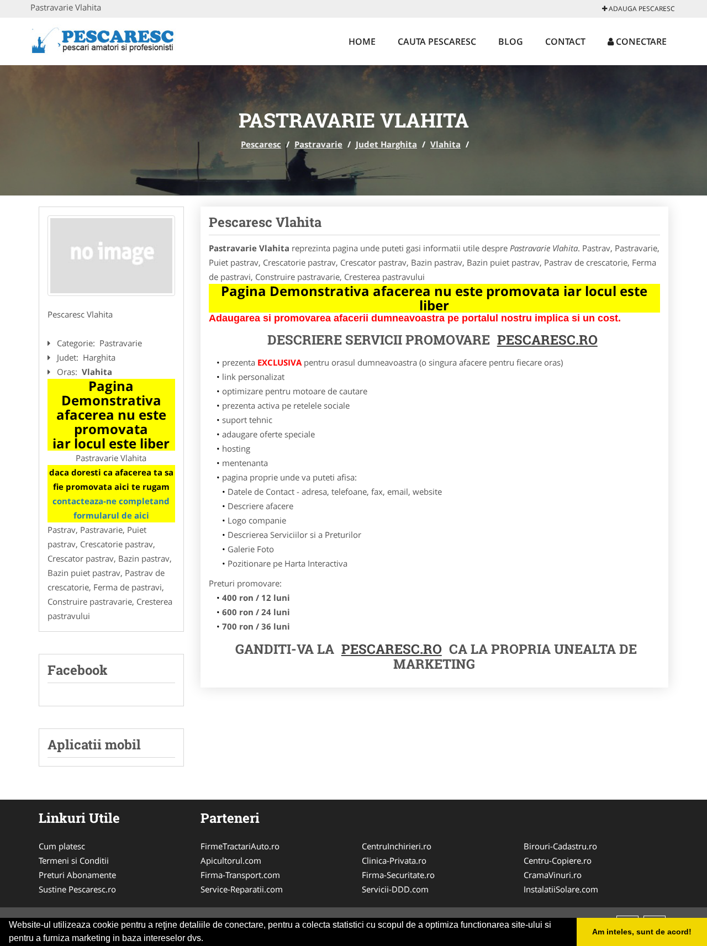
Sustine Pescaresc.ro (77, 889)
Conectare (640, 41)
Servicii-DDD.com (395, 889)
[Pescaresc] (103, 39)
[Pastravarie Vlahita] (111, 255)
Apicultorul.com (231, 860)
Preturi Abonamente (77, 874)
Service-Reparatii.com (242, 889)
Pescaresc (261, 144)
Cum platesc (62, 846)
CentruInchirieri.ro (396, 846)
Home (362, 41)
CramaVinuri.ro (553, 874)
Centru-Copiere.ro (558, 860)
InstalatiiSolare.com (561, 889)
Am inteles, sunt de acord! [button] (642, 931)
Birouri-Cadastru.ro (560, 846)
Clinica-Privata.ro (394, 860)
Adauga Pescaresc (641, 8)
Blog (510, 41)
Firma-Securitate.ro (398, 874)
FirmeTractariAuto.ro (240, 846)
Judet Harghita (386, 144)
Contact (565, 41)
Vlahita (445, 144)
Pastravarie (318, 144)
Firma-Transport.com (240, 874)
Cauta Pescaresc (437, 41)
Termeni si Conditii (74, 860)
